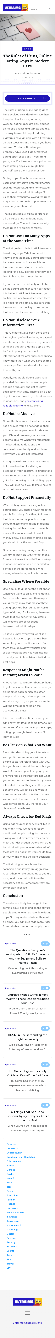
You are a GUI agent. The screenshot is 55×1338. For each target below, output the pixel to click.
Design (10, 1191)
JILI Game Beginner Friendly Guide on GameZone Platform (27, 1079)
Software (12, 1246)
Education (12, 1195)
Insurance (12, 1216)
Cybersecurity (14, 1152)
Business (11, 1144)
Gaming (11, 1169)
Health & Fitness (15, 1212)
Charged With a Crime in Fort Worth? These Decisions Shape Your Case (27, 1002)
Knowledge (13, 1220)
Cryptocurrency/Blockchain (21, 1156)
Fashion (11, 1199)
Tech (9, 1182)
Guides (10, 1173)
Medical (11, 1233)
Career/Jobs (13, 1148)
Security (11, 1242)
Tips (9, 1186)
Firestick (11, 1165)
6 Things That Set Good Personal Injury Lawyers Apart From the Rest (27, 1120)
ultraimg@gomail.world (27, 1322)
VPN (9, 1267)
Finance (11, 1203)
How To (11, 1178)
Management (14, 1225)
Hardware (12, 1208)
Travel (10, 1263)
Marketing (12, 1229)
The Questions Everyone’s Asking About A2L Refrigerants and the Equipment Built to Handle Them (27, 960)
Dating (27, 49)
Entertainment (14, 1161)
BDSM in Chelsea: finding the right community (27, 1041)
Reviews (11, 1237)
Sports (10, 1250)
